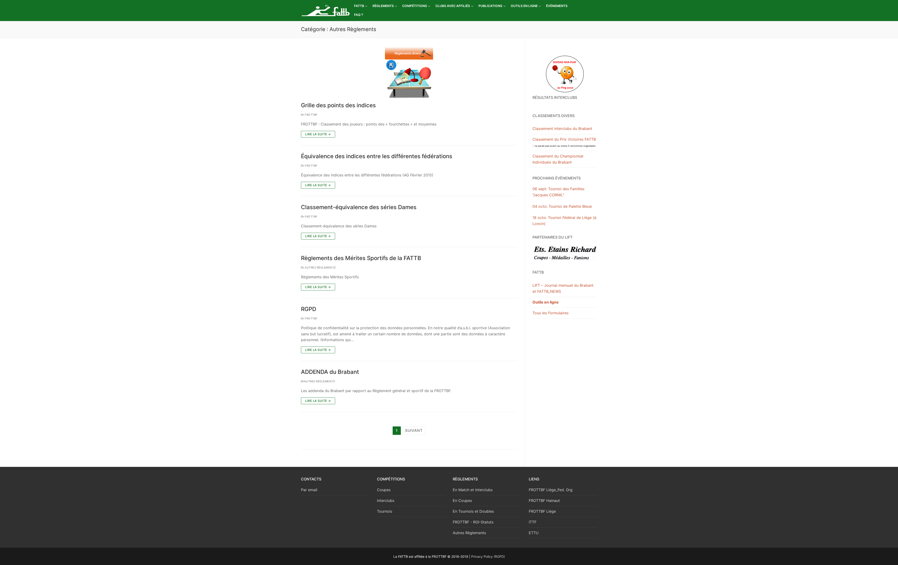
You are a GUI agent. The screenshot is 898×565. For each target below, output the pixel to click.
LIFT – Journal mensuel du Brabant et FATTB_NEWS (563, 288)
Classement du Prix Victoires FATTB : (564, 142)
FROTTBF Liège (542, 511)
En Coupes (462, 500)
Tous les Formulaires (550, 313)
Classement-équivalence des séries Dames (358, 207)
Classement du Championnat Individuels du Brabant (557, 159)
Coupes (384, 489)
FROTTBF (311, 114)
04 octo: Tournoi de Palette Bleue (562, 206)
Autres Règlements (320, 267)
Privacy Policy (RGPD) (488, 556)
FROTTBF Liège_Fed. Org (550, 489)
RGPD (308, 309)
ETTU (534, 532)
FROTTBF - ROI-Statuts (473, 522)
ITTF (532, 522)
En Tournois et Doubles (473, 511)
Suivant (414, 430)
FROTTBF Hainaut (544, 500)
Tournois (384, 511)
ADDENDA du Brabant (330, 371)
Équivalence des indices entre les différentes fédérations (376, 156)
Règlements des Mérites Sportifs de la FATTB (361, 258)
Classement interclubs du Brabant (562, 128)
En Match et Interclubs (472, 489)
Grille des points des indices (338, 105)
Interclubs (385, 500)
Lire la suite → (318, 134)
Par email (309, 489)
